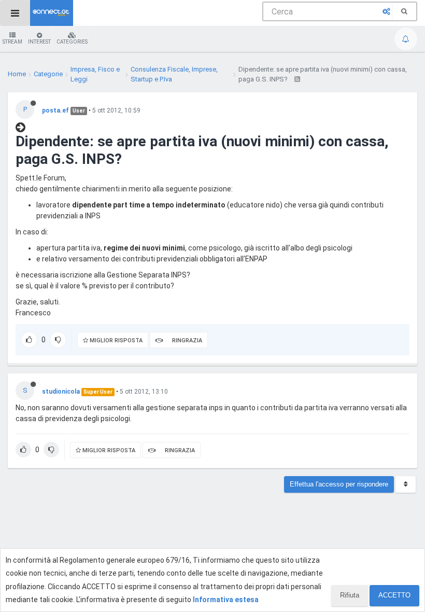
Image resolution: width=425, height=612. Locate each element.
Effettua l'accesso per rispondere (339, 484)
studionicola (61, 391)
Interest (39, 42)
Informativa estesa (226, 599)
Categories (72, 42)
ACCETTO (394, 595)
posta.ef (55, 110)
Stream (12, 42)
